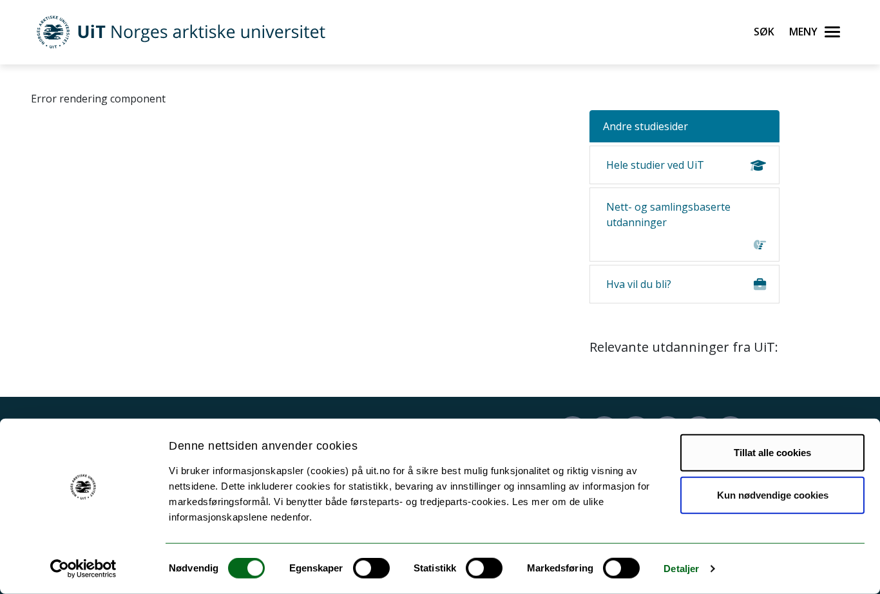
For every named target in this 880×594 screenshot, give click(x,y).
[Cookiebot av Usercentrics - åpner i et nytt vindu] (83, 569)
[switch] (371, 568)
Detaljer (681, 568)
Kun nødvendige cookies (772, 494)
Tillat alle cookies (772, 452)
